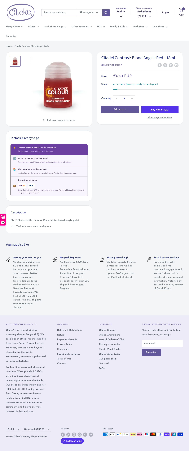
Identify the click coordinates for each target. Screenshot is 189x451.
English (11, 429)
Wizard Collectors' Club (111, 339)
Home (9, 46)
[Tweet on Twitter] (171, 65)
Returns (61, 335)
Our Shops (158, 27)
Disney (31, 27)
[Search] (106, 12)
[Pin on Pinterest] (165, 65)
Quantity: (106, 98)
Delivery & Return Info (69, 330)
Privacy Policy (64, 344)
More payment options (160, 117)
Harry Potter (13, 27)
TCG (99, 27)
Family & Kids (117, 27)
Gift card (104, 363)
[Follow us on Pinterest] (85, 435)
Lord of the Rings (53, 27)
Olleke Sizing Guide (109, 354)
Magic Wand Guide (109, 349)
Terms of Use (64, 359)
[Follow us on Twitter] (68, 435)
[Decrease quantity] (116, 99)
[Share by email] (176, 65)
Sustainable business (68, 354)
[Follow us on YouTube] (91, 435)
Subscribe (151, 352)
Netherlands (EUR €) (34, 429)
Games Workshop (111, 65)
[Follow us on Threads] (74, 435)
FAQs (102, 368)
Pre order (11, 36)
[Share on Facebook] (160, 65)
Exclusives (138, 27)
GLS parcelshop (107, 359)
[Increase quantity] (132, 99)
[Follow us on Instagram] (80, 435)
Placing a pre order (109, 344)
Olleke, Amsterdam (109, 335)
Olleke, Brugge (107, 330)
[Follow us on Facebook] (63, 435)
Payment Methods (67, 339)
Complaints (63, 349)
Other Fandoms (79, 27)
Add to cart (120, 109)
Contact (61, 363)
